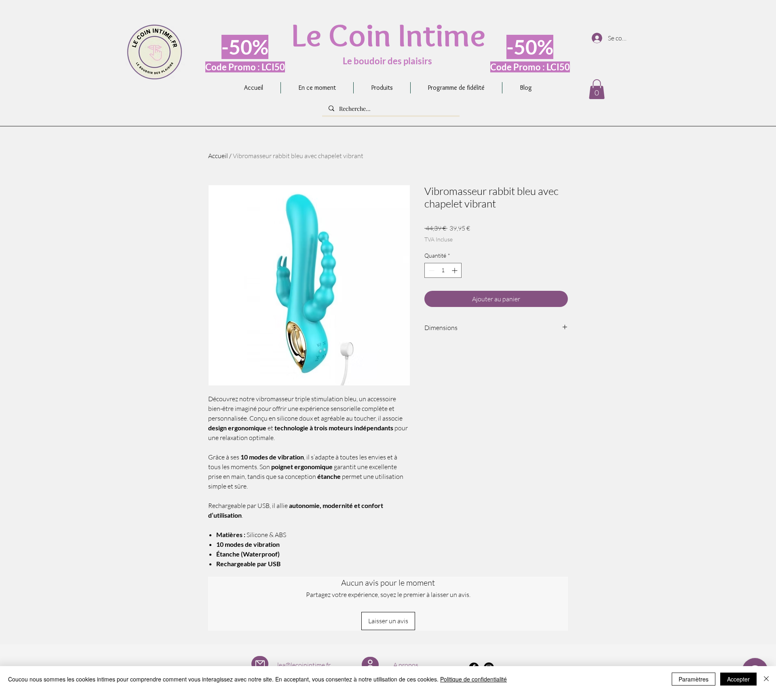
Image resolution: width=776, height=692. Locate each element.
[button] (596, 89)
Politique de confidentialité (473, 679)
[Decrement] (431, 270)
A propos (405, 665)
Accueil (218, 156)
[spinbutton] (443, 270)
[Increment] (455, 270)
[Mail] (259, 664)
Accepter (738, 679)
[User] (370, 665)
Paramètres (694, 679)
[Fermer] (766, 679)
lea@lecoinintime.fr (304, 665)
